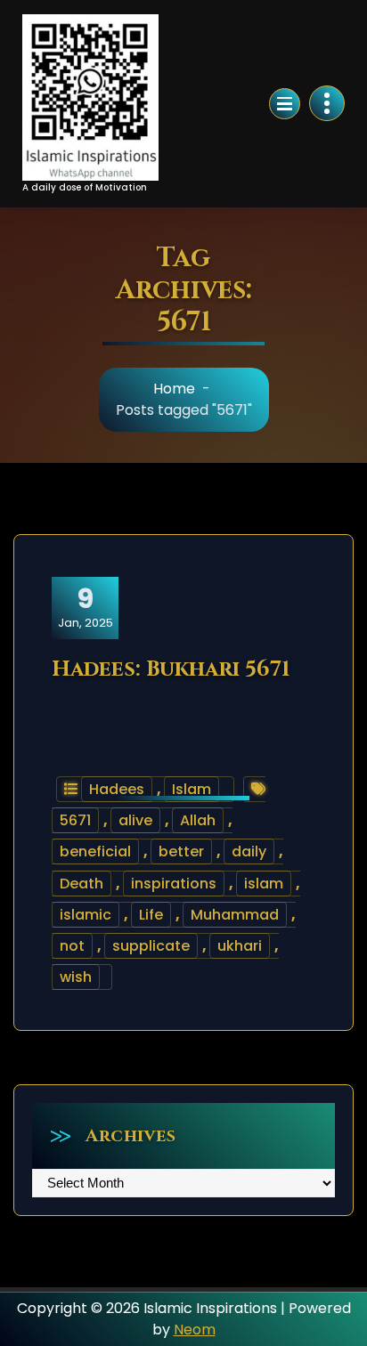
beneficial (95, 851)
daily (249, 851)
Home (174, 388)
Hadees (116, 789)
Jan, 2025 (85, 607)
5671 (75, 820)
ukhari (239, 946)
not (72, 946)
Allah (198, 820)
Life (151, 914)
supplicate (151, 946)
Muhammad (235, 914)
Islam (191, 789)
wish (76, 977)
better (181, 851)
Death (81, 883)
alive (135, 820)
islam (263, 883)
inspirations (173, 883)
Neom (195, 1329)
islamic (85, 914)
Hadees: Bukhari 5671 (171, 669)
